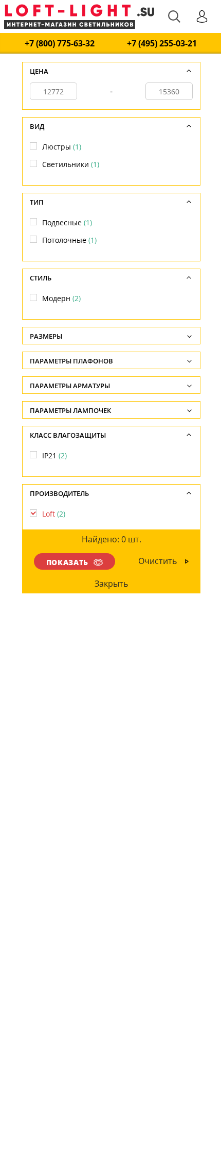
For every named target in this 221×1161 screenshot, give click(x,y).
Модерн (61, 298)
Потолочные (69, 240)
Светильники (70, 164)
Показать (67, 562)
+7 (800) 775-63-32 (60, 43)
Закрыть (111, 583)
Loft (53, 514)
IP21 (54, 455)
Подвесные (67, 222)
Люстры (61, 147)
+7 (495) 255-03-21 (162, 43)
